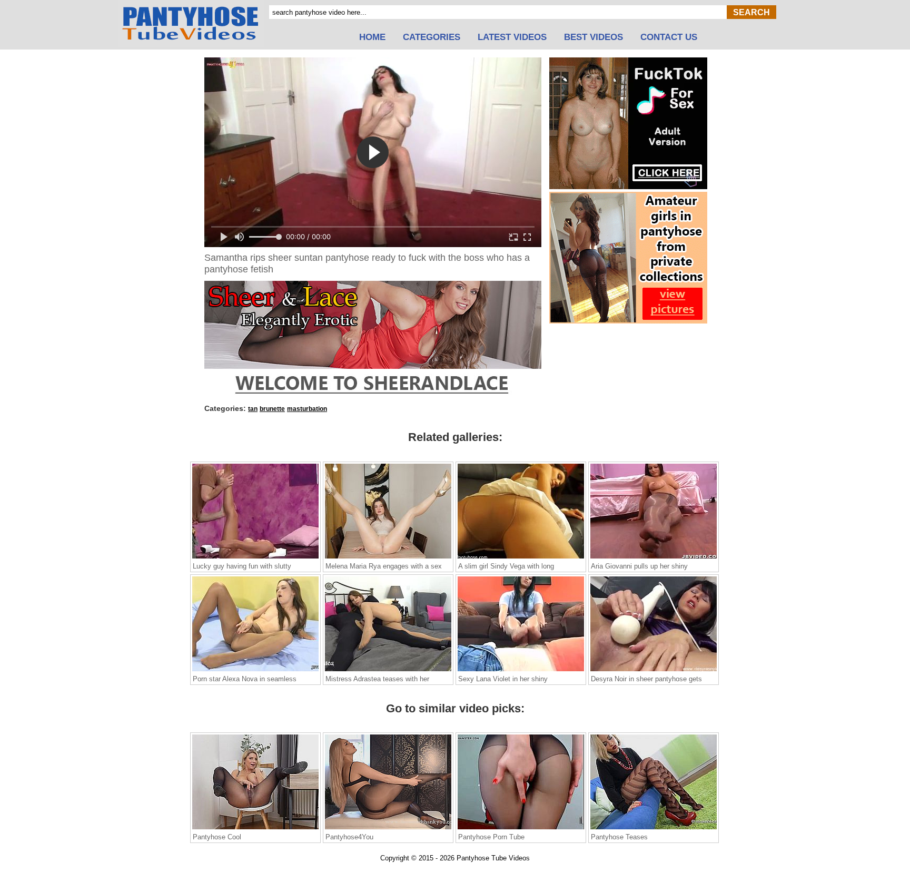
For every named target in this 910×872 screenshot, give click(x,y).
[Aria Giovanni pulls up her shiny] (653, 558)
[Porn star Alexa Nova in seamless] (255, 670)
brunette (272, 409)
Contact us (668, 37)
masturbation (307, 409)
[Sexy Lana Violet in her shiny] (521, 670)
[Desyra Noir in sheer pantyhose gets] (653, 670)
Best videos (593, 37)
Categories (431, 37)
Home (372, 37)
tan (253, 409)
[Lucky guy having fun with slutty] (255, 558)
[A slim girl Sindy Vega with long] (521, 558)
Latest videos (512, 37)
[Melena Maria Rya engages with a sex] (388, 558)
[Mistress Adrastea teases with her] (388, 670)
